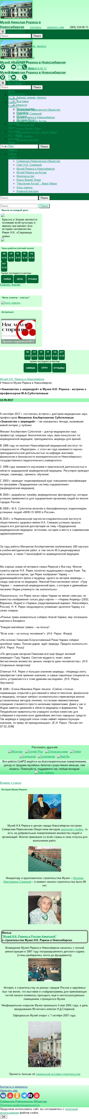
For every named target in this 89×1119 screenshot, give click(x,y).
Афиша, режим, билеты (31, 97)
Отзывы (21, 116)
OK (4, 1116)
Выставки (23, 101)
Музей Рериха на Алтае (31, 172)
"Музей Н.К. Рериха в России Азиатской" (29, 936)
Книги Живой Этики (29, 128)
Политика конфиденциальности (20, 1105)
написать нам (55, 27)
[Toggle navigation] (3, 31)
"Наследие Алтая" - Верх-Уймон (37, 132)
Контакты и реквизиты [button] (14, 1086)
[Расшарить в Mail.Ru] (63, 756)
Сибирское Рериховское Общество (38, 109)
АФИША (7, 279)
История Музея (26, 120)
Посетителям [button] (16, 93)
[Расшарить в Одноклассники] (56, 751)
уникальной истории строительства (58, 1074)
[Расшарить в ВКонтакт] (15, 751)
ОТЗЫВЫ (32, 279)
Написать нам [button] (8, 1090)
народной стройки (72, 829)
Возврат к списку (11, 782)
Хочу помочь (25, 136)
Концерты (23, 112)
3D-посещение (26, 108)
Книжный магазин (27, 139)
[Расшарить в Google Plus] (34, 751)
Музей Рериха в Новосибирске (36, 117)
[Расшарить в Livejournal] (27, 756)
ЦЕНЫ (20, 279)
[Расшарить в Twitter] (75, 751)
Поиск (37, 35)
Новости (22, 105)
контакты (35, 27)
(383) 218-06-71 (15, 31)
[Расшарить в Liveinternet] (46, 756)
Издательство (25, 124)
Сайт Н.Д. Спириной (29, 113)
